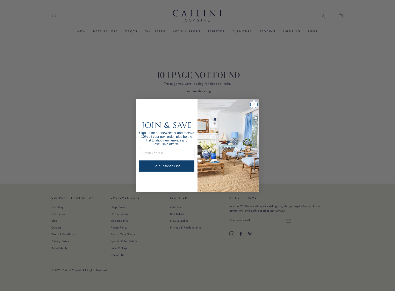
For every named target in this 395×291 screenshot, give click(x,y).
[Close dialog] (254, 104)
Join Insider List (166, 166)
